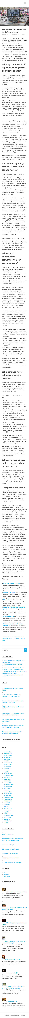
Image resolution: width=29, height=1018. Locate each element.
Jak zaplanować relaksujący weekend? (13, 636)
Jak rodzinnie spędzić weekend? (13, 959)
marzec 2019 (7, 810)
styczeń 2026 (7, 751)
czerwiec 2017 (8, 821)
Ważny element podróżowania (10, 849)
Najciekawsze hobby (9, 592)
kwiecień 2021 (8, 777)
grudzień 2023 (8, 764)
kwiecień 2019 (8, 808)
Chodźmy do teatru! (7, 834)
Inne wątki (7, 876)
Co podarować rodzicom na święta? (11, 862)
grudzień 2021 (8, 773)
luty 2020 (6, 790)
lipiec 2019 (7, 802)
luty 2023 (6, 771)
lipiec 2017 (7, 819)
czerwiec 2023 (8, 768)
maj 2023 (6, 770)
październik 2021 (8, 775)
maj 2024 (6, 761)
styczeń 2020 (7, 791)
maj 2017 (6, 822)
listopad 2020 (7, 782)
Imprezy (23, 34)
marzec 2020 (7, 788)
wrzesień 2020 (8, 786)
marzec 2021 (7, 779)
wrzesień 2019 (8, 799)
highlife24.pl (15, 34)
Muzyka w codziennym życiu (11, 583)
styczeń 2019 (7, 813)
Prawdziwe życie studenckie (10, 853)
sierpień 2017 (8, 817)
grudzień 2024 (8, 755)
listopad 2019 (7, 795)
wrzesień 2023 (8, 766)
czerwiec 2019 (8, 804)
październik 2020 (8, 784)
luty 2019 (6, 812)
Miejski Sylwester (8, 616)
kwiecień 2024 (8, 762)
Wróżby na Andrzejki (8, 844)
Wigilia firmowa (8, 599)
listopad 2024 (7, 757)
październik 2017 (8, 815)
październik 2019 (8, 797)
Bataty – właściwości (11, 1001)
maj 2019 (6, 806)
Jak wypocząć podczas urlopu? (10, 858)
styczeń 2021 (7, 781)
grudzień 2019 (8, 793)
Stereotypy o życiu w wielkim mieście (16, 891)
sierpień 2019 (8, 801)
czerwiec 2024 (8, 759)
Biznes (6, 872)
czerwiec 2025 (8, 753)
